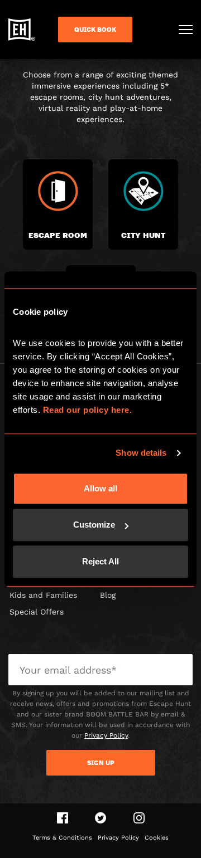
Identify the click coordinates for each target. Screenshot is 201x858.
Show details (141, 452)
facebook (62, 817)
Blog (108, 595)
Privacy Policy (106, 735)
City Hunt (143, 235)
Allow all (100, 488)
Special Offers (36, 611)
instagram (139, 817)
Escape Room (57, 235)
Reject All (100, 561)
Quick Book (95, 29)
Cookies (157, 837)
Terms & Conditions (62, 837)
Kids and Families (43, 595)
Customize (94, 524)
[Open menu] (186, 29)
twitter (101, 817)
